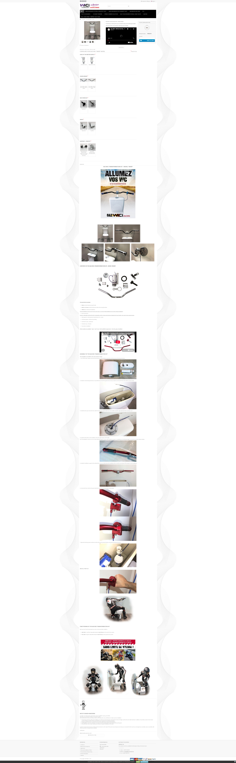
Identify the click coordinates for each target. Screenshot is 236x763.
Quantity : (141, 36)
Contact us (83, 744)
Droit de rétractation (84, 753)
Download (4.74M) (92, 735)
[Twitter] (82, 1)
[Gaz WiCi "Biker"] (82, 42)
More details (121, 47)
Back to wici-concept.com (85, 746)
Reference (91, 49)
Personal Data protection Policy (86, 751)
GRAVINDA (87, 758)
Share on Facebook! (84, 45)
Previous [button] (80, 30)
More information (144, 761)
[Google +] (84, 1)
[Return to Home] (80, 19)
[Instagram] (85, 1)
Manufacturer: (82, 49)
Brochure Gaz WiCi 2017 (86, 733)
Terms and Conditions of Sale (86, 750)
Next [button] (104, 30)
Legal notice (83, 748)
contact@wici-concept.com (129, 751)
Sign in (149, 1)
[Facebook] (80, 1)
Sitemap (82, 755)
